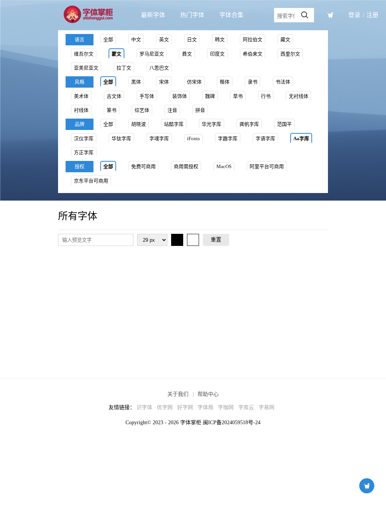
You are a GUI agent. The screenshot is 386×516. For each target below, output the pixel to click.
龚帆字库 (249, 124)
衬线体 (81, 110)
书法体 (283, 82)
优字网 (165, 407)
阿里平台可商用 (267, 166)
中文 (136, 39)
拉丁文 (123, 68)
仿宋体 (194, 82)
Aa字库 (301, 138)
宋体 (164, 82)
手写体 (146, 96)
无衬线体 (298, 96)
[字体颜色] (177, 240)
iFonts (193, 138)
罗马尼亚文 (151, 54)
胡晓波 (138, 124)
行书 (266, 96)
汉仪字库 (83, 138)
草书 (238, 96)
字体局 (205, 407)
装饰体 (179, 96)
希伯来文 (252, 54)
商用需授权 (186, 166)
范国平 (284, 124)
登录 (354, 15)
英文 (164, 39)
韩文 (220, 39)
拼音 (200, 110)
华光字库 (211, 124)
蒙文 (116, 54)
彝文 (187, 54)
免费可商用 (143, 166)
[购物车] (366, 485)
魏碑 (210, 96)
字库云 (246, 407)
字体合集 (231, 15)
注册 (372, 15)
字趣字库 (227, 138)
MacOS (223, 166)
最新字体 (153, 15)
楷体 (225, 82)
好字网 (185, 407)
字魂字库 (159, 138)
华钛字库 (121, 138)
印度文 (217, 54)
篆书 (111, 110)
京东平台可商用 (91, 181)
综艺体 (142, 110)
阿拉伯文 (252, 39)
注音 (172, 110)
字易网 (266, 407)
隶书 (252, 82)
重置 (216, 240)
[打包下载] (330, 15)
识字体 (144, 407)
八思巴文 (159, 68)
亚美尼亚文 (86, 68)
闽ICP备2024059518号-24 (231, 422)
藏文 (285, 39)
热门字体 (192, 15)
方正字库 (83, 152)
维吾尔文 (83, 54)
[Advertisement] (193, 306)
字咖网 (226, 407)
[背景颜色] (193, 240)
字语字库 (265, 138)
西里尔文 (290, 54)
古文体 (114, 96)
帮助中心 (208, 394)
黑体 (136, 82)
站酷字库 (174, 124)
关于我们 (177, 394)
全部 (108, 39)
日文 (192, 39)
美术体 (81, 96)
